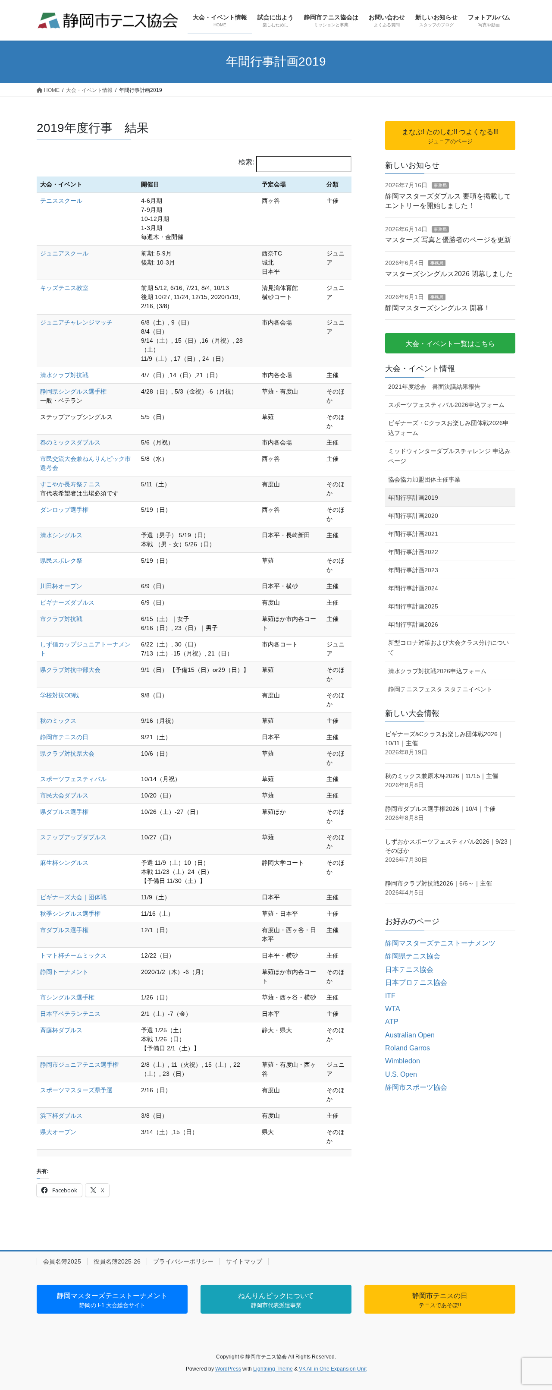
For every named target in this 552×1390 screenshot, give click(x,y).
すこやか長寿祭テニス (70, 484)
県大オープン (58, 1131)
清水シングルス (61, 535)
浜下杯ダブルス (61, 1115)
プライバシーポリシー (183, 1261)
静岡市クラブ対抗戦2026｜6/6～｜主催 (438, 883)
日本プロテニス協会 (416, 982)
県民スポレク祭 (61, 560)
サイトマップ (244, 1261)
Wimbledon (402, 1061)
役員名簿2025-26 (117, 1261)
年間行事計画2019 (413, 497)
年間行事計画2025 (413, 606)
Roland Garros (407, 1048)
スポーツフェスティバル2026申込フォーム (446, 404)
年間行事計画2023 (413, 570)
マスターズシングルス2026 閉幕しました (449, 273)
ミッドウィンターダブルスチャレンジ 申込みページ (449, 456)
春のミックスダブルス (70, 442)
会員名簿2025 (62, 1261)
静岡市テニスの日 (64, 737)
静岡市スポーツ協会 (416, 1087)
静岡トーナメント (64, 971)
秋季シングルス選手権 (70, 913)
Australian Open (410, 1035)
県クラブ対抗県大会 (67, 753)
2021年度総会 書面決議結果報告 (434, 386)
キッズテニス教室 (64, 287)
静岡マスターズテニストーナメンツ (440, 943)
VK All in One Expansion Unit (333, 1369)
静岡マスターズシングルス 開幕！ (437, 308)
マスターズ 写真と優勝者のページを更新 (448, 239)
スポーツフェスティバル (73, 778)
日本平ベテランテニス (70, 1013)
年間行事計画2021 (413, 533)
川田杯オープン (61, 586)
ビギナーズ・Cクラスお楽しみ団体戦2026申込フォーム (448, 427)
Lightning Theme (273, 1369)
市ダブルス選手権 (64, 930)
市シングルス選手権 (67, 997)
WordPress (228, 1369)
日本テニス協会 (409, 969)
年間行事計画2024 (413, 588)
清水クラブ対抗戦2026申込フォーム (437, 671)
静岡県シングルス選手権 (73, 391)
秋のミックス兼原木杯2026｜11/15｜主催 (441, 775)
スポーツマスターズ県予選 (76, 1090)
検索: (246, 162)
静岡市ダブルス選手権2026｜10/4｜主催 (440, 808)
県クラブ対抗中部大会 (70, 669)
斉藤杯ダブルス (61, 1030)
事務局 (440, 185)
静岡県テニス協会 (412, 956)
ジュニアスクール (64, 253)
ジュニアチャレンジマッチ (76, 322)
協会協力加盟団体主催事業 (424, 479)
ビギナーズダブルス (67, 602)
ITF (390, 995)
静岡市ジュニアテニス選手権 (79, 1064)
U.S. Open (401, 1074)
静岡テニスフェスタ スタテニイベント (440, 689)
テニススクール (61, 200)
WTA (392, 1008)
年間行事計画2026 (413, 624)
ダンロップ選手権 (64, 509)
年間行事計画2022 (413, 551)
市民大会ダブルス (64, 795)
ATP (391, 1021)
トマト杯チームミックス (73, 955)
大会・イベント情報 (420, 368)
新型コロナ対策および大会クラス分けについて (448, 647)
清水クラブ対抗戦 (64, 375)
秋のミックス (58, 720)
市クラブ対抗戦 (61, 618)
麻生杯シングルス (64, 862)
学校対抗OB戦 (59, 695)
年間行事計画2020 (413, 515)
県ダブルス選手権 (64, 811)
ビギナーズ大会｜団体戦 (73, 897)
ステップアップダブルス (73, 837)
